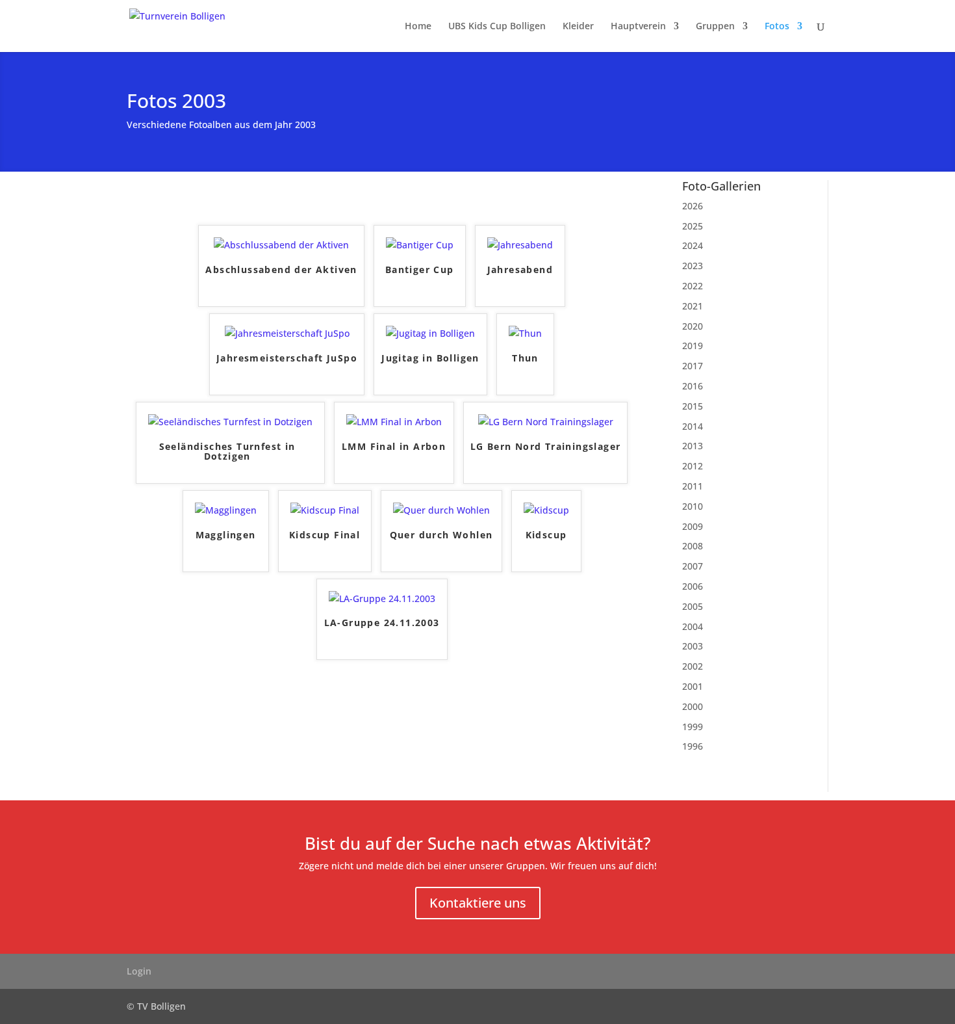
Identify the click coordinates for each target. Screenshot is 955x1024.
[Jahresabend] (520, 245)
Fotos (777, 26)
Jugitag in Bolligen (430, 358)
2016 (692, 386)
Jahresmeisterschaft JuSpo (286, 358)
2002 (692, 666)
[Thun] (525, 333)
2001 (692, 686)
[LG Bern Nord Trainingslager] (545, 421)
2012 (692, 466)
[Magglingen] (226, 510)
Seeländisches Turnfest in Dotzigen (227, 451)
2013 (692, 446)
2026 (692, 206)
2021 (692, 306)
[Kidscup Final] (324, 510)
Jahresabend (520, 270)
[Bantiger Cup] (419, 245)
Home (418, 26)
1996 (692, 746)
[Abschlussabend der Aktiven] (281, 245)
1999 (692, 726)
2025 (692, 226)
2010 (692, 506)
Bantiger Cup (419, 270)
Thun (525, 358)
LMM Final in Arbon (394, 447)
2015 (692, 406)
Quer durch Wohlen (441, 535)
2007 (692, 566)
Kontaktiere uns (477, 903)
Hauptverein (638, 26)
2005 (692, 606)
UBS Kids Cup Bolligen (497, 26)
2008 (692, 546)
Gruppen (715, 26)
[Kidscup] (546, 510)
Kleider (578, 26)
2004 (692, 626)
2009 (692, 526)
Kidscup (546, 535)
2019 (692, 345)
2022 (692, 286)
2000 (692, 706)
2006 (692, 586)
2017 (692, 366)
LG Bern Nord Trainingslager (545, 447)
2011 (692, 486)
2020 (692, 326)
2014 (692, 426)
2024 (692, 245)
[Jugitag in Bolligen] (430, 333)
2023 (692, 265)
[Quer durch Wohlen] (441, 510)
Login (139, 971)
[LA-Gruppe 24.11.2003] (382, 598)
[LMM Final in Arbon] (394, 421)
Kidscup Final (324, 535)
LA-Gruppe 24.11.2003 (382, 623)
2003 (692, 646)
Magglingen (226, 535)
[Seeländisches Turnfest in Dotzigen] (230, 421)
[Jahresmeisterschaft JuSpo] (287, 333)
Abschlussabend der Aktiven (281, 270)
